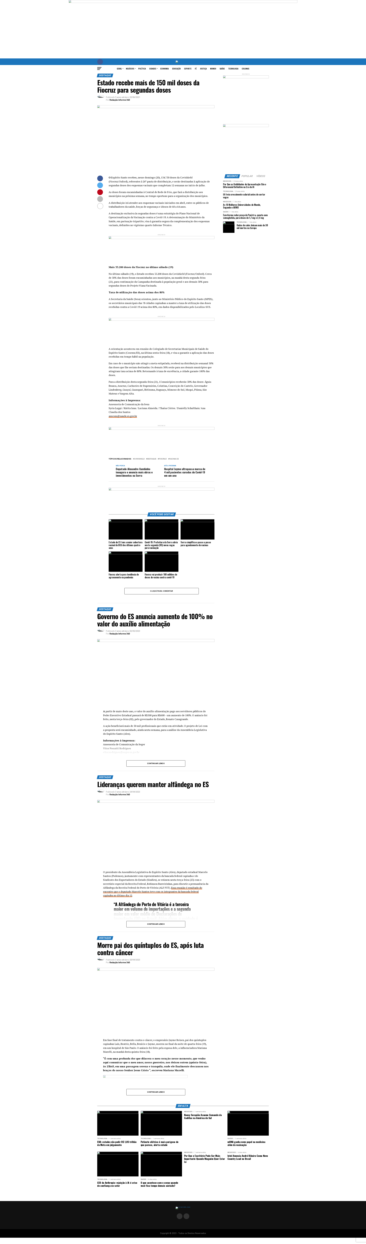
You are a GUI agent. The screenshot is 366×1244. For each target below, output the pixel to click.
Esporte (187, 68)
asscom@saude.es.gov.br (123, 416)
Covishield (139, 459)
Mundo (213, 68)
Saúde (222, 68)
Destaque (151, 459)
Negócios (130, 68)
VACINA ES (174, 459)
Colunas (245, 68)
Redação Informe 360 (120, 100)
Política (142, 68)
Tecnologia (233, 68)
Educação (176, 68)
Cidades (152, 68)
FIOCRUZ (163, 459)
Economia (164, 68)
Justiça (203, 68)
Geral (119, 68)
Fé (196, 68)
